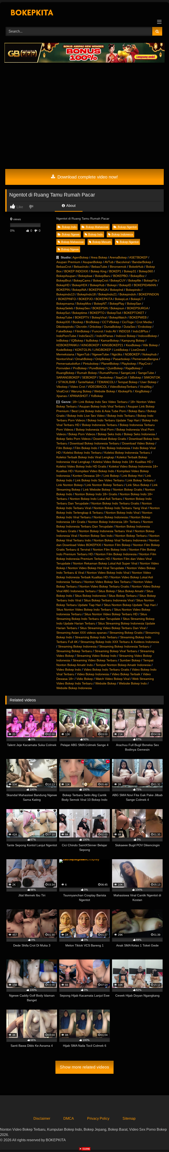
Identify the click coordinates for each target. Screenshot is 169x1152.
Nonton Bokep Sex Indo (96, 535)
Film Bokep (64, 448)
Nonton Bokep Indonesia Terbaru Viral (105, 531)
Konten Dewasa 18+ (87, 475)
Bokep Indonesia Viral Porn (95, 429)
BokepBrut (63, 280)
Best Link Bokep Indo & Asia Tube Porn (99, 411)
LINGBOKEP (102, 349)
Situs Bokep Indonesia (90, 595)
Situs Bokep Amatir (131, 591)
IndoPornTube (66, 336)
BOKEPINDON (149, 294)
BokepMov (84, 303)
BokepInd (116, 289)
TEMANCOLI (106, 382)
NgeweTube (100, 354)
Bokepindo (133, 289)
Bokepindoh (127, 294)
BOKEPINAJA (98, 289)
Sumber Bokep (130, 660)
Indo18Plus (140, 331)
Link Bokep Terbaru (140, 480)
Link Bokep (111, 475)
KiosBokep (133, 345)
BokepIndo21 (107, 294)
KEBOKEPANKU (67, 345)
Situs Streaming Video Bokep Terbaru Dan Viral (113, 628)
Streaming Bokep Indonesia (77, 646)
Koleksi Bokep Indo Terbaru (82, 452)
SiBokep (135, 377)
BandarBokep (141, 262)
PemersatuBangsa (145, 359)
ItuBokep (92, 340)
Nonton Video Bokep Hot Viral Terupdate (96, 568)
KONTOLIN (83, 349)
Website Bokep (104, 391)
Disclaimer (41, 1118)
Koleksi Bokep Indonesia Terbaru (127, 452)
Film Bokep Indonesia (115, 448)
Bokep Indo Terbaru (121, 415)
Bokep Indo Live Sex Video (86, 415)
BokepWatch (118, 317)
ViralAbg (146, 386)
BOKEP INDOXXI (76, 271)
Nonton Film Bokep (117, 545)
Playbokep (128, 363)
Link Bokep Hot (132, 475)
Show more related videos (84, 1067)
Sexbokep (106, 377)
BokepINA (79, 289)
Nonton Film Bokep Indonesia (116, 554)
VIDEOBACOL (97, 386)
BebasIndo (81, 266)
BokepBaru (102, 276)
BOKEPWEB (138, 317)
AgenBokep (80, 257)
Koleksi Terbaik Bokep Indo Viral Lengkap (85, 457)
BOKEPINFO (67, 299)
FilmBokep (82, 331)
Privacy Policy (98, 1118)
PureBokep (97, 368)
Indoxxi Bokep (126, 336)
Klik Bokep (150, 345)
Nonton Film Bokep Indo (110, 549)
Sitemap (129, 1118)
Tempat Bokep (128, 382)
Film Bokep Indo (86, 448)
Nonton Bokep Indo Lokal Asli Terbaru (96, 498)
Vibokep (62, 386)
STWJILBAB (66, 382)
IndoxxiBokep (147, 336)
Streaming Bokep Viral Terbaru (116, 651)
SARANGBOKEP (67, 377)
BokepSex (83, 308)
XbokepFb (125, 391)
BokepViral (99, 317)
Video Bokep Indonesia (93, 674)
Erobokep (145, 326)
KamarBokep (110, 340)
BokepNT (100, 303)
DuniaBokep (112, 326)
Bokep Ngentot (127, 227)
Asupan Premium (68, 262)
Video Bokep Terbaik (126, 674)
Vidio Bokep (84, 679)
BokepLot (121, 299)
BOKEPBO (120, 276)
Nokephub (149, 354)
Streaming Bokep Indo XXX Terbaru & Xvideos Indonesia (119, 642)
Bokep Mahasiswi (97, 227)
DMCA (68, 1118)
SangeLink (128, 373)
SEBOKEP (89, 377)
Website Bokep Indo (133, 683)
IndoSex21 (86, 336)
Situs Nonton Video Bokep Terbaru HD (111, 614)
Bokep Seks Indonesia (139, 434)
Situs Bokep (106, 591)
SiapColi (121, 377)
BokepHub (97, 285)
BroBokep (92, 322)
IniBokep (62, 340)
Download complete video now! (87, 177)
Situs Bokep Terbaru (122, 595)
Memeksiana (65, 354)
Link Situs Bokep (137, 485)
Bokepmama (65, 303)
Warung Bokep (81, 391)
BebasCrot (63, 266)
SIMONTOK (152, 377)
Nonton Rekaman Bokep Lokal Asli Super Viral (105, 563)
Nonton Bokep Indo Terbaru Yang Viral (120, 508)
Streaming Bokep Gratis (126, 632)
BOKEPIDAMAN (145, 285)
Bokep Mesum (101, 242)
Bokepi (112, 285)
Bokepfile (134, 280)
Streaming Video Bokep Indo (96, 655)
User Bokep (148, 382)
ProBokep (80, 368)
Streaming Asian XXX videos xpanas (81, 632)
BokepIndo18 (86, 294)
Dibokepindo (65, 326)
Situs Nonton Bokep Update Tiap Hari (130, 605)
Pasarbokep (121, 359)
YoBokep (97, 396)
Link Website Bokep (96, 489)
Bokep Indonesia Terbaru (99, 425)
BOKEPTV (82, 317)
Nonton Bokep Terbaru (131, 535)
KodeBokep (64, 349)
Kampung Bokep (133, 340)
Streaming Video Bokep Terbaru (95, 660)
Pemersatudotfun (68, 363)
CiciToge (128, 322)
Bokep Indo (69, 227)
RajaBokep (133, 368)
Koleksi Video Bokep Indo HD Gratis (81, 466)
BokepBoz (137, 276)
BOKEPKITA (104, 299)
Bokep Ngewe (70, 234)
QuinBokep (115, 368)
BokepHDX (79, 285)
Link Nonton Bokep (69, 485)
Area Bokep (99, 257)
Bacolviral (123, 262)
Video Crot (77, 386)
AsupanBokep (92, 262)
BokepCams (81, 280)
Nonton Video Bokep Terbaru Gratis (104, 586)
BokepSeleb (64, 308)
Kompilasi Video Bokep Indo (94, 471)
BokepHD (63, 285)
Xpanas (61, 396)
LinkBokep (121, 349)
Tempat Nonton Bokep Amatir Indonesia (123, 665)
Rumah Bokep (87, 373)
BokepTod (114, 313)
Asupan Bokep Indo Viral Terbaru (102, 406)
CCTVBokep (110, 322)
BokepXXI (63, 322)
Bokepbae (85, 276)
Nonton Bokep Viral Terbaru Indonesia (120, 540)
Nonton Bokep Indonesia (111, 517)
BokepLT (137, 299)
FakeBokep (64, 331)
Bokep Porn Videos (81, 434)
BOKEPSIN (100, 308)
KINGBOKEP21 (112, 345)
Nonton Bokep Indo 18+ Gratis (96, 494)
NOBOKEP (132, 354)
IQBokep (77, 340)
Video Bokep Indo (68, 669)
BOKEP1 (115, 271)
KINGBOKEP (90, 345)
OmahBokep (84, 359)
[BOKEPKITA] (84, 13)
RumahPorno (108, 373)
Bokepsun (117, 308)
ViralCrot (62, 391)
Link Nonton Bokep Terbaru (104, 485)
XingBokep (142, 391)
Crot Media (144, 322)
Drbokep (95, 326)
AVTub (109, 262)
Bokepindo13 (65, 294)
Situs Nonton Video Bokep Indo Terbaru (83, 609)
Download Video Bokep (138, 443)
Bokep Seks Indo (109, 434)
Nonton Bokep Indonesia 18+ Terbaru (114, 522)
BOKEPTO (97, 313)
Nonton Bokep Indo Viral (123, 512)
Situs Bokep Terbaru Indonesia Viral (109, 600)
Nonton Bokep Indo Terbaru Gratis (115, 503)
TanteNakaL (86, 382)
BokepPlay (117, 303)
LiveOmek (138, 349)
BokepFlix (150, 280)
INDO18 (124, 331)
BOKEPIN (63, 289)
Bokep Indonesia (122, 234)
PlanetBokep (110, 363)
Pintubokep (91, 363)
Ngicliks (117, 354)
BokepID (125, 285)
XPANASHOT (79, 396)
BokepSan (134, 303)
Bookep (78, 322)
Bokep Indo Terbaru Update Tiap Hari (114, 420)
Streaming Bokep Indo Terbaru (96, 637)
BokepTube (64, 317)
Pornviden (63, 368)
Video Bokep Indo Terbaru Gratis (106, 669)
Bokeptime (79, 313)
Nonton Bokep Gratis (127, 489)
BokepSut (63, 313)
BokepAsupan (66, 276)
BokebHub (136, 266)
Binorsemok (118, 266)
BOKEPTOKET (134, 313)
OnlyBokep (102, 359)
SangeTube (146, 373)
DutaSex (130, 326)
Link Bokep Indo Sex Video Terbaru (99, 480)
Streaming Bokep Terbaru (74, 651)
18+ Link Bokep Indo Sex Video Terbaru (100, 402)
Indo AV (111, 331)
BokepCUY (118, 280)
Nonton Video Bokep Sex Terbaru (107, 582)
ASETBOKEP (138, 257)
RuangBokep (65, 373)
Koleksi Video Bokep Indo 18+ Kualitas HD (122, 462)
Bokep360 (146, 271)
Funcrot (97, 331)
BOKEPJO (86, 299)
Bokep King (99, 271)
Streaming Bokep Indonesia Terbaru (124, 646)
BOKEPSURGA (137, 308)
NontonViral (64, 359)
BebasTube (99, 266)
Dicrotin (81, 326)
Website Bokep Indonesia (74, 688)
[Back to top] (155, 1139)
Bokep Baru (137, 411)
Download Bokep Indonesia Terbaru (94, 443)
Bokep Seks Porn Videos (73, 438)
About (70, 205)
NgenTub (83, 354)
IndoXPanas (104, 336)
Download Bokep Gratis (109, 438)
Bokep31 (130, 271)
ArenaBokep (118, 257)
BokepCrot (100, 280)
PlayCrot (145, 363)
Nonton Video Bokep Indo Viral (108, 572)
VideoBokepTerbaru (123, 386)
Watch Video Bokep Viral (113, 679)
